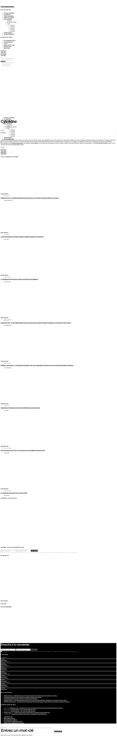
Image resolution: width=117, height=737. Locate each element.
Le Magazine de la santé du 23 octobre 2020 (14, 493)
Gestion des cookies (10, 720)
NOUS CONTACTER (9, 45)
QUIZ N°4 (12, 29)
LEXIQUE (9, 20)
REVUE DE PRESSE (11, 22)
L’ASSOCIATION (8, 42)
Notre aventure (9, 34)
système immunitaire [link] (17, 143)
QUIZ (8, 23)
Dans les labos (9, 16)
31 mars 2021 (6, 452)
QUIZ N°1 (12, 25)
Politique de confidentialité (13, 721)
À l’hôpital (7, 14)
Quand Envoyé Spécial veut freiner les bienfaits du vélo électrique (20, 408)
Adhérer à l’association (7, 6)
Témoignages (8, 32)
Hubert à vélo (7, 712)
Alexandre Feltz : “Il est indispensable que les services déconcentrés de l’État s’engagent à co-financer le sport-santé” (36, 323)
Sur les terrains (9, 13)
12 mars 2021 (6, 495)
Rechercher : (4, 727)
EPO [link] (106, 143)
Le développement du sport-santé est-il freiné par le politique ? (19, 279)
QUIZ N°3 (12, 28)
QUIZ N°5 (12, 31)
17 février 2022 (7, 281)
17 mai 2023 (6, 239)
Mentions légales (9, 718)
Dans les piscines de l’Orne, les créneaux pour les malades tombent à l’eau (23, 450)
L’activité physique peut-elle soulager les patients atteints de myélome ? (22, 237)
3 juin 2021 (6, 410)
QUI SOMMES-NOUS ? (10, 40)
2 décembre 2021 (8, 367)
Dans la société (9, 17)
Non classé (6, 234)
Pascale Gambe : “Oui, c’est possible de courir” (23, 709)
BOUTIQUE (7, 48)
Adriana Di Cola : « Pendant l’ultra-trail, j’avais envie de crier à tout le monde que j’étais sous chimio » (30, 198)
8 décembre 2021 (8, 325)
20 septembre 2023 (8, 200)
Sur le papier (8, 19)
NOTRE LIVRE (7, 46)
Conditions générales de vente (14, 723)
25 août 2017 (6, 126)
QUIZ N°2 (12, 26)
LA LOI (5, 43)
